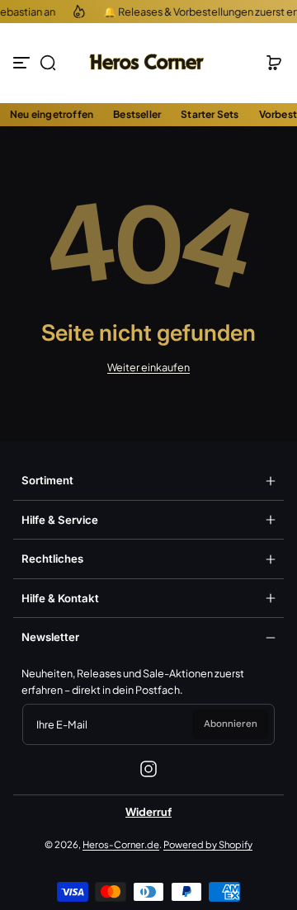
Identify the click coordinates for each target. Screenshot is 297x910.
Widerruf (148, 811)
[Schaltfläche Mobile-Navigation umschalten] (23, 63)
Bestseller (137, 114)
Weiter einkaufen (148, 367)
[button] (47, 62)
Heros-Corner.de (120, 844)
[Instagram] (148, 769)
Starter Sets (209, 114)
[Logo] (148, 62)
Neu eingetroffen (51, 114)
